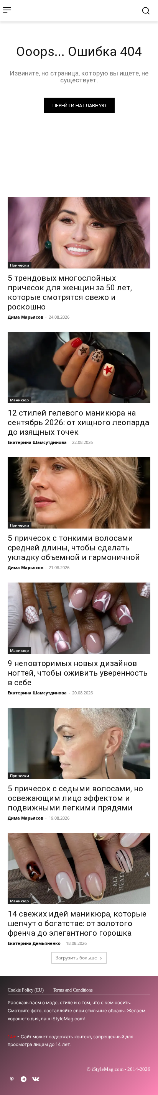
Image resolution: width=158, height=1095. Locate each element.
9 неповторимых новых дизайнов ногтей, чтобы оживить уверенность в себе (78, 673)
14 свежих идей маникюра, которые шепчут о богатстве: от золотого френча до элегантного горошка (77, 923)
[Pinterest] (12, 1079)
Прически (19, 265)
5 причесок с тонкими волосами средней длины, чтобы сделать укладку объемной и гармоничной (74, 548)
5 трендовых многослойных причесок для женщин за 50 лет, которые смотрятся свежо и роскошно (70, 292)
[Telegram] (24, 1079)
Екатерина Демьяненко (34, 943)
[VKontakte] (35, 1079)
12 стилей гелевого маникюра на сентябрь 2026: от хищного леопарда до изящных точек (78, 422)
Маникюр (19, 400)
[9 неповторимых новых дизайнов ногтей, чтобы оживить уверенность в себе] (79, 618)
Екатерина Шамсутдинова (37, 442)
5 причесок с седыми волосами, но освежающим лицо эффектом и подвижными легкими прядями (75, 798)
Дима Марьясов (25, 317)
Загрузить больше (76, 957)
